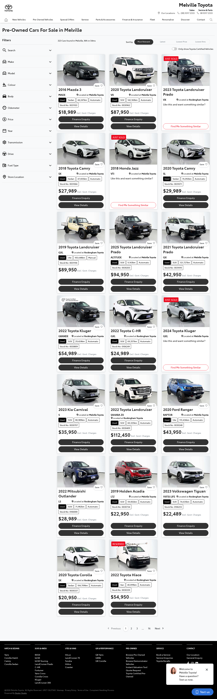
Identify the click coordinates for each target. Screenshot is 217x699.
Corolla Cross (41, 676)
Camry (7, 660)
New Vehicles (19, 19)
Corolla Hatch (11, 657)
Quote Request (133, 670)
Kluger (38, 679)
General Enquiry (194, 657)
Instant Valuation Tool (136, 667)
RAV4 (37, 654)
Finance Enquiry (81, 119)
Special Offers (67, 19)
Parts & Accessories (105, 19)
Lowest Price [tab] (181, 41)
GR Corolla (101, 660)
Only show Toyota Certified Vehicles (195, 48)
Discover (185, 19)
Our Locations (168, 13)
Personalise (168, 19)
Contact (201, 19)
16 (149, 628)
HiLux (68, 654)
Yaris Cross (40, 673)
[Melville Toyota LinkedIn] (197, 663)
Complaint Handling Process (102, 690)
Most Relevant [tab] (144, 41)
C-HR (37, 667)
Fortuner (39, 670)
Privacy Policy (70, 690)
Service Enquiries (164, 657)
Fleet (152, 19)
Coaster (69, 667)
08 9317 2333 (206, 13)
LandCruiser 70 (72, 657)
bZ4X (37, 657)
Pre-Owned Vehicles (43, 19)
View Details (81, 126)
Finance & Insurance (132, 19)
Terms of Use (83, 690)
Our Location (193, 654)
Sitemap (60, 690)
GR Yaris (99, 654)
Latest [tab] (162, 41)
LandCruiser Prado (44, 664)
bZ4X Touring (41, 660)
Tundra (68, 660)
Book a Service (163, 654)
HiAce (68, 664)
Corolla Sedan (11, 664)
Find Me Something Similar (186, 126)
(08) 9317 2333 (188, 13)
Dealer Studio (21, 693)
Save (97, 85)
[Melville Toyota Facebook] (189, 663)
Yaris (6, 654)
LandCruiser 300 (43, 682)
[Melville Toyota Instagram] (193, 663)
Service (85, 19)
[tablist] (172, 42)
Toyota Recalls (163, 660)
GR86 (98, 657)
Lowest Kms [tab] (200, 41)
